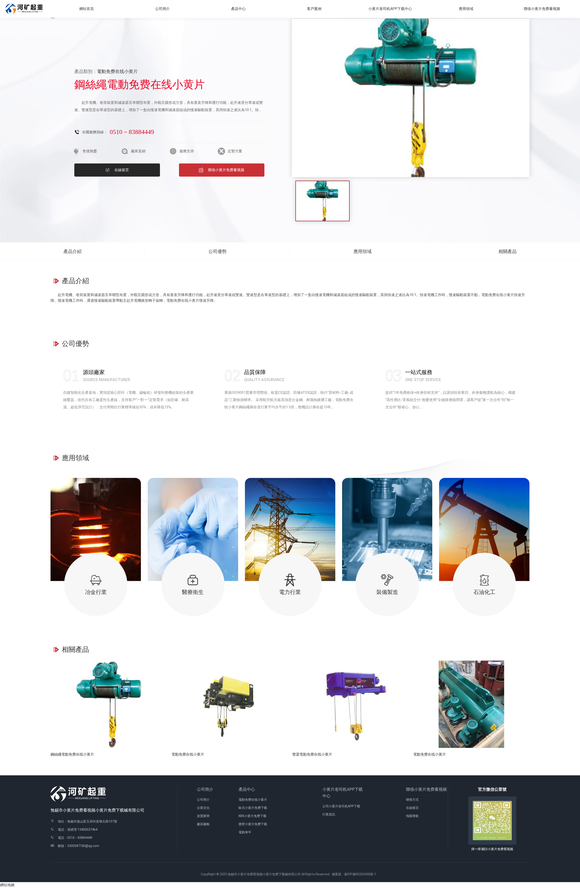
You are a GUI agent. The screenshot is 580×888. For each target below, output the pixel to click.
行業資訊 (328, 814)
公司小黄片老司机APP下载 (341, 806)
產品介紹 (72, 251)
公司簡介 (205, 789)
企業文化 (203, 808)
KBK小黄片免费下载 (252, 816)
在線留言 (412, 808)
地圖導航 (412, 816)
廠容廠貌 (203, 824)
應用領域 (466, 9)
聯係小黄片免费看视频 (426, 789)
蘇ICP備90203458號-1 (361, 874)
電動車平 (245, 832)
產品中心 (247, 789)
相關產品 (507, 251)
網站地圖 (7, 885)
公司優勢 (217, 251)
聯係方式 (412, 799)
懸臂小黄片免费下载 (253, 824)
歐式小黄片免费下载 (253, 808)
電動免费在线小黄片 (253, 799)
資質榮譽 (203, 816)
